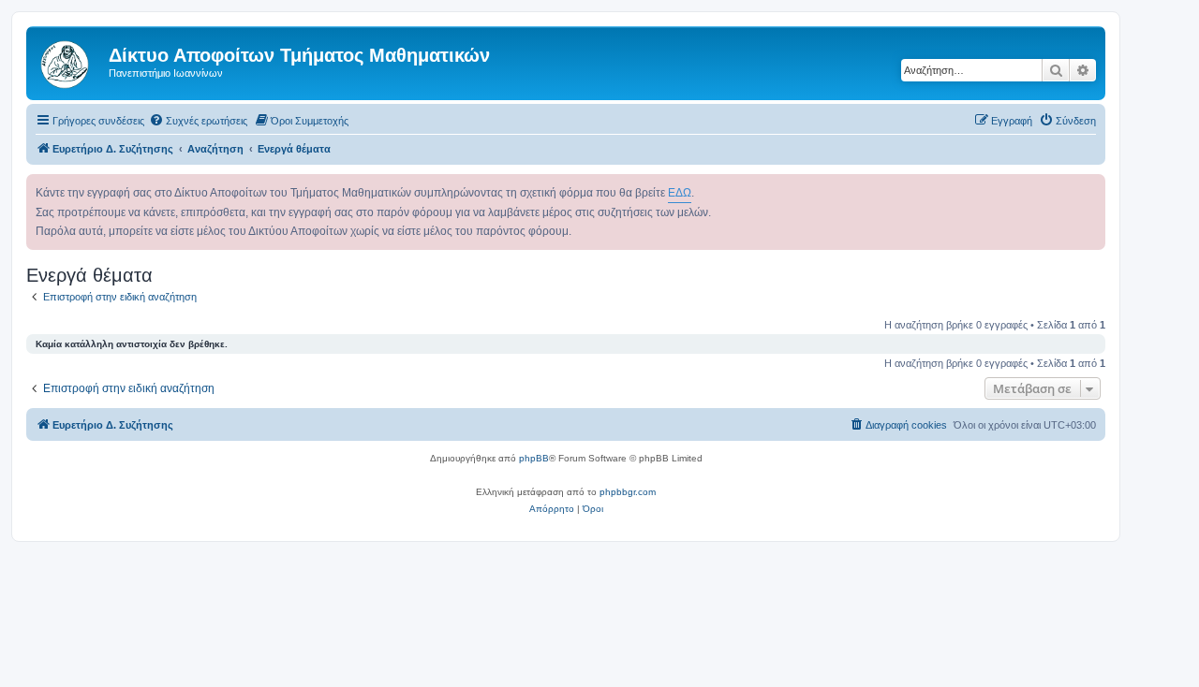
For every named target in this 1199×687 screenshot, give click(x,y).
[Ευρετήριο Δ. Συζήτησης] (70, 61)
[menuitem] (198, 121)
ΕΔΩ (679, 192)
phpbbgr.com (628, 492)
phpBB (534, 458)
